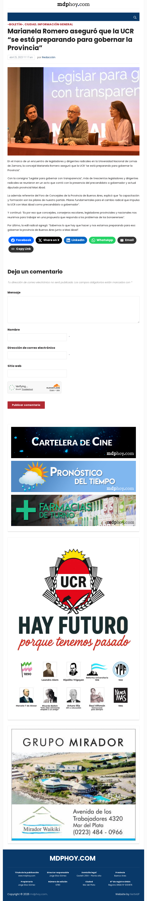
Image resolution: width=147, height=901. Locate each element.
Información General (55, 24)
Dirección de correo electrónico (31, 348)
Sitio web (14, 366)
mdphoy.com (73, 858)
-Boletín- (15, 24)
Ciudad (30, 24)
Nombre (14, 330)
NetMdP (135, 894)
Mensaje (14, 292)
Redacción (48, 57)
